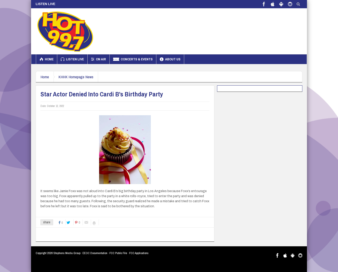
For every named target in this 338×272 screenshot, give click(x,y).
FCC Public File (118, 253)
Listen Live (75, 59)
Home (49, 59)
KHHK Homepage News (75, 76)
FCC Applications (139, 253)
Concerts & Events (137, 59)
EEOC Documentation (95, 253)
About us (172, 59)
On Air (101, 59)
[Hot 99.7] (65, 31)
